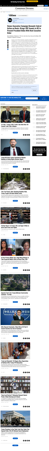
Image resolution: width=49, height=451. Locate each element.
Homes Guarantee (21, 39)
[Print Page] (8, 47)
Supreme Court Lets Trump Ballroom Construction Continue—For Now (14, 293)
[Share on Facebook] (8, 40)
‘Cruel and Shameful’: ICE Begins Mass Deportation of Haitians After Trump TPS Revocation (14, 362)
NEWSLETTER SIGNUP (40, 5)
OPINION (7, 5)
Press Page (34, 90)
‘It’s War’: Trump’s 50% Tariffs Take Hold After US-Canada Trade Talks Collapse (15, 125)
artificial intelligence (6, 406)
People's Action (15, 20)
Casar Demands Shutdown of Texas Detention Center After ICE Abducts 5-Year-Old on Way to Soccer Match (41, 135)
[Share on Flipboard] (25, 135)
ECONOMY (13, 5)
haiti (3, 372)
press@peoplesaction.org (20, 22)
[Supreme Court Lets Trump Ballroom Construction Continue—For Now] (15, 282)
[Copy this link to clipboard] (8, 46)
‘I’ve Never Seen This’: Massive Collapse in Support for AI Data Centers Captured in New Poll (41, 123)
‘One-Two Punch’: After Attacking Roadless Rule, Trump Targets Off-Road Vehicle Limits (14, 192)
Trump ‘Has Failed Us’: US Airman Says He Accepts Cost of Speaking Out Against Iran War (41, 107)
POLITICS (15, 5)
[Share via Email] (8, 44)
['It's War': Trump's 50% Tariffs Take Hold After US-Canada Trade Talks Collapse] (15, 114)
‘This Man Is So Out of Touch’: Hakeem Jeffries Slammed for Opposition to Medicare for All (41, 119)
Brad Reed (2, 230)
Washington (13, 40)
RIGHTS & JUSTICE (19, 5)
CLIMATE (10, 5)
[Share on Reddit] (27, 135)
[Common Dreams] (1, 5)
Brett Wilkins (2, 164)
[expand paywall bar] (48, 1)
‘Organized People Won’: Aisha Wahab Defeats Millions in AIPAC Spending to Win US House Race (41, 143)
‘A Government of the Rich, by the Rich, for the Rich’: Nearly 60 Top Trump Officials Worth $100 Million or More (41, 127)
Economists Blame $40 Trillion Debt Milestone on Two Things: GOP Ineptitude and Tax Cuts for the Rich (40, 115)
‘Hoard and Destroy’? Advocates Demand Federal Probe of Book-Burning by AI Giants (14, 396)
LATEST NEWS (4, 5)
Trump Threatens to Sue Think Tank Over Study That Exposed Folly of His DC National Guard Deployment (15, 430)
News (1, 134)
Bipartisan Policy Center (26, 78)
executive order (14, 42)
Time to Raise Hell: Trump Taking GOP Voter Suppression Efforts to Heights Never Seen (41, 131)
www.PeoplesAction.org (15, 90)
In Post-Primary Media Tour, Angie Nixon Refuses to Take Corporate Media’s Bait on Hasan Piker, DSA (15, 258)
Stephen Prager (3, 334)
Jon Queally (2, 130)
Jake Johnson (2, 402)
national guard (5, 440)
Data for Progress (16, 78)
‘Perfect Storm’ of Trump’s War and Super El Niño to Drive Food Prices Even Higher (15, 226)
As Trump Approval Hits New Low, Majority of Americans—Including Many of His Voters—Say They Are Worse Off (41, 139)
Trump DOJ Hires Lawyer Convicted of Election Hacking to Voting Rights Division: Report (13, 158)
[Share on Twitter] (8, 42)
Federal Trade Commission (19, 62)
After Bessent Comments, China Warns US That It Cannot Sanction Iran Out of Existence (14, 328)
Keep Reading (15, 132)
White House (26, 45)
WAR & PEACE (23, 5)
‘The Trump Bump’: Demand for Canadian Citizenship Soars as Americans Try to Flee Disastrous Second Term (41, 111)
